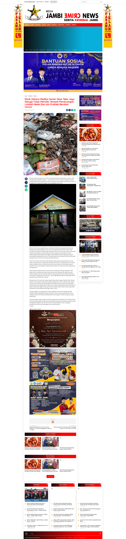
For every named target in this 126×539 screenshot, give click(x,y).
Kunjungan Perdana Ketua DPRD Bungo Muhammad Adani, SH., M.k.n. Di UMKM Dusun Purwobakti (63, 526)
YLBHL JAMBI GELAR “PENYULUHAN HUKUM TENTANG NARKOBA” (92, 178)
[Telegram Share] (72, 110)
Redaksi (70, 537)
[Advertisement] (63, 37)
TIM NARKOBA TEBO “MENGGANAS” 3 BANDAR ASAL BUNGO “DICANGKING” (94, 185)
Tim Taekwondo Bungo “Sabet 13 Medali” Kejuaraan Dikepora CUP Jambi (91, 266)
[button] (101, 2)
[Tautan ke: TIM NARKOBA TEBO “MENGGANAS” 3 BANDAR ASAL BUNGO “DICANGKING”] (82, 186)
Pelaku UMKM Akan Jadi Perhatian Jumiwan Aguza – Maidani (37, 520)
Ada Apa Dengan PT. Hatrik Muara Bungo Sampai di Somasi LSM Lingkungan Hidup (50, 448)
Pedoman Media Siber (61, 537)
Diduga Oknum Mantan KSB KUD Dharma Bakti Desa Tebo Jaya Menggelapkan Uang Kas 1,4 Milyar (40, 427)
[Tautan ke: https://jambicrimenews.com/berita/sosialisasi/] (47, 484)
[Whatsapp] (75, 110)
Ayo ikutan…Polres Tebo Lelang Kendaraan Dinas (90, 520)
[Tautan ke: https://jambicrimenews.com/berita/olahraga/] (101, 236)
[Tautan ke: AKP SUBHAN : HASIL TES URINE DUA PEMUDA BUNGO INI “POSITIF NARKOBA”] (82, 194)
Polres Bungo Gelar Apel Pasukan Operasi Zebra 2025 (90, 165)
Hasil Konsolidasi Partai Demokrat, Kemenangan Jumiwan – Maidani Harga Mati (36, 509)
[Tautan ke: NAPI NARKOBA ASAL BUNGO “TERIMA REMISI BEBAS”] (82, 208)
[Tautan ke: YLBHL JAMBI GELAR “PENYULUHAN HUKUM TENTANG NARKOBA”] (82, 179)
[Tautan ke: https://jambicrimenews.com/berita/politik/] (101, 216)
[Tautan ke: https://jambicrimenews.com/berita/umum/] (74, 484)
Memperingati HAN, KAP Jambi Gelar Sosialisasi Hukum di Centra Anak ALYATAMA (65, 427)
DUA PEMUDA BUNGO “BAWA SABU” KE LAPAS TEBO (93, 199)
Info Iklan (75, 537)
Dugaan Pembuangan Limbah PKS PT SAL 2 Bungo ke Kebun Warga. (90, 160)
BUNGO (26, 110)
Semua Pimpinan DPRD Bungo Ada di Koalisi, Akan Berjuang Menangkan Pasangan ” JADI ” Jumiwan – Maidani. (90, 228)
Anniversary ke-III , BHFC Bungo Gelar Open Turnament (91, 272)
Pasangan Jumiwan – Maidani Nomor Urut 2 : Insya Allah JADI (37, 526)
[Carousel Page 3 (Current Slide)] (90, 230)
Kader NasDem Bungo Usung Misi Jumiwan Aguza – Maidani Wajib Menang (37, 515)
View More (50, 476)
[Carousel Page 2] (88, 230)
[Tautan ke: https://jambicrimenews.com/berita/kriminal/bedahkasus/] (101, 125)
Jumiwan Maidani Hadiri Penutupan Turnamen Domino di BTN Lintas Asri (90, 255)
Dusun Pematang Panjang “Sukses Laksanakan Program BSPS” (88, 515)
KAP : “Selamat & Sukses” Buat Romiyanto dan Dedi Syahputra (90, 509)
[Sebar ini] (67, 110)
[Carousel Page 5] (94, 230)
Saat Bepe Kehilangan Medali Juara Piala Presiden (90, 277)
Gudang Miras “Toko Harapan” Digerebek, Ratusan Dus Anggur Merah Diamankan (90, 526)
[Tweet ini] (69, 110)
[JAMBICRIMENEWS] (63, 13)
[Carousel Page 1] (87, 230)
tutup (21, 4)
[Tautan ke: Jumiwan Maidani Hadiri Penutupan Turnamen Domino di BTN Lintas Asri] (90, 246)
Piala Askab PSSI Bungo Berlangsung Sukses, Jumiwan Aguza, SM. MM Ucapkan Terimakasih (90, 260)
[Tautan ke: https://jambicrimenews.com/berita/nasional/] (101, 484)
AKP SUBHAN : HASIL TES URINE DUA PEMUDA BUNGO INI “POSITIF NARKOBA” (94, 192)
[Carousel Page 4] (92, 230)
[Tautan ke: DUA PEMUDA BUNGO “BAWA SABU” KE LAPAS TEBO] (82, 201)
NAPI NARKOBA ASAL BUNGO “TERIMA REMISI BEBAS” (93, 206)
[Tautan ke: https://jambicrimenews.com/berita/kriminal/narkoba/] (101, 173)
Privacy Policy (82, 537)
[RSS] (53, 422)
